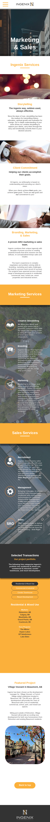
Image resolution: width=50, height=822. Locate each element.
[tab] (25, 584)
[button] (10, 600)
